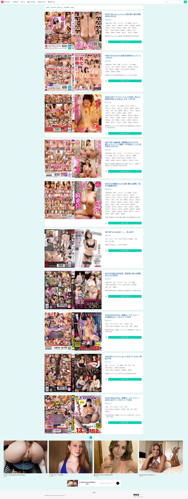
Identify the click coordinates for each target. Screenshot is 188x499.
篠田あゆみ (108, 120)
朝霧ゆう (117, 69)
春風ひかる (138, 110)
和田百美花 (132, 25)
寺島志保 (124, 27)
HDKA (114, 64)
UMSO (107, 105)
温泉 (106, 287)
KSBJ (114, 153)
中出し (129, 365)
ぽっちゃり (135, 23)
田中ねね (136, 117)
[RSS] (134, 495)
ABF (106, 238)
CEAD (107, 324)
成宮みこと (126, 110)
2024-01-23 (108, 320)
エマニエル (119, 153)
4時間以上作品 (108, 23)
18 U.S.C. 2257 (140, 496)
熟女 (134, 30)
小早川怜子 (136, 66)
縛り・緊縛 (111, 241)
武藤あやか (129, 30)
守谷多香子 (119, 27)
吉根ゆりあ (120, 25)
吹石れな (126, 25)
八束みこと (108, 197)
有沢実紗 (119, 113)
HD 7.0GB (125, 223)
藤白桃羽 (107, 122)
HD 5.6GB (125, 250)
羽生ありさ (123, 120)
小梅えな (107, 110)
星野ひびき (113, 202)
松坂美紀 (107, 71)
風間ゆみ (118, 71)
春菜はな (114, 157)
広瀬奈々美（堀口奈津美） (111, 284)
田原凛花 (113, 160)
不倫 (125, 365)
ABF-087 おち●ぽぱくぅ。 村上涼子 (119, 232)
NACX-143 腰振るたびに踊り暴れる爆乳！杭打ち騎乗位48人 (122, 185)
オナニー (121, 324)
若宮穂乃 (129, 120)
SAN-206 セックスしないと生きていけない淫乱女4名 (123, 357)
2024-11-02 (108, 150)
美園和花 (117, 120)
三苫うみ (127, 105)
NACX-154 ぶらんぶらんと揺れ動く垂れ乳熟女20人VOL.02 (123, 15)
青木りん (119, 122)
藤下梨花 (118, 32)
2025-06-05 (108, 19)
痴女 (106, 241)
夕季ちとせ (108, 27)
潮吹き (131, 326)
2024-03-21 (108, 235)
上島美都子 (108, 25)
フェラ (116, 238)
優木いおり (108, 108)
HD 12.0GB (126, 296)
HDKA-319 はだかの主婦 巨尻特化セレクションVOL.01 (123, 57)
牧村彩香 (107, 32)
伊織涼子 (127, 324)
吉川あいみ (126, 108)
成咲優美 (134, 155)
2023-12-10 (108, 403)
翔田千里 (113, 32)
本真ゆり (130, 113)
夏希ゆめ (132, 108)
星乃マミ (107, 30)
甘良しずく (124, 117)
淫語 (128, 409)
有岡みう (114, 113)
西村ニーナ (124, 32)
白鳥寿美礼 (126, 209)
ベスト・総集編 (128, 23)
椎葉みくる (136, 115)
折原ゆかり (134, 27)
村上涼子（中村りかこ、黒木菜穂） (118, 30)
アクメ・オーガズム (114, 324)
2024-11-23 (108, 102)
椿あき (107, 117)
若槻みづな (135, 120)
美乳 (113, 120)
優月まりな (133, 105)
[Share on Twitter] (138, 495)
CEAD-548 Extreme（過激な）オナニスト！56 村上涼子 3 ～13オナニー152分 (122, 399)
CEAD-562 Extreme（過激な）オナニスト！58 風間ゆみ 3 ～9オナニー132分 (122, 316)
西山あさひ (131, 160)
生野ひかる (130, 117)
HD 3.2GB (125, 422)
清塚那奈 (118, 117)
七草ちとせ (108, 195)
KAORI (119, 64)
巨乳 (129, 27)
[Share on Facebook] (136, 495)
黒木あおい (136, 122)
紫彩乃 (135, 409)
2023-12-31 (108, 362)
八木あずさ (118, 66)
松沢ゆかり (130, 115)
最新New (16, 2)
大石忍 (113, 27)
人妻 (113, 66)
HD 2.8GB (125, 337)
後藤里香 (120, 110)
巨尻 (106, 69)
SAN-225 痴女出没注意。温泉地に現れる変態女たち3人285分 (123, 275)
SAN (114, 282)
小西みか (113, 199)
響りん (136, 160)
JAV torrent (6, 2)
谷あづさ (130, 32)
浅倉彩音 (123, 409)
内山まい (114, 108)
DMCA (135, 496)
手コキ (119, 284)
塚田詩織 (138, 25)
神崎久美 (115, 287)
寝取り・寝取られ (109, 367)
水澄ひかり (112, 117)
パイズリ (111, 238)
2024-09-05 (108, 189)
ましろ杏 (134, 192)
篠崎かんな (125, 160)
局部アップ (128, 155)
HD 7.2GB (125, 379)
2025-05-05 (108, 61)
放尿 (126, 406)
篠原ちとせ (119, 160)
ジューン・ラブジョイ (128, 153)
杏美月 (118, 204)
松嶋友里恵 (124, 370)
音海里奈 (124, 122)
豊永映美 (135, 32)
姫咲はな (137, 108)
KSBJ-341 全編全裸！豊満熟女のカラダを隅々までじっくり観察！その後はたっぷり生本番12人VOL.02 (123, 144)
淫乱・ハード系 (125, 326)
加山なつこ (114, 25)
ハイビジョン (120, 23)
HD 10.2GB (126, 41)
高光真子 (130, 122)
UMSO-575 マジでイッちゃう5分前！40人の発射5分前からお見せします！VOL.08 (122, 98)
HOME (47, 7)
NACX (114, 23)
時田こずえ (108, 113)
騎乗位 (112, 213)
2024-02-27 (108, 279)
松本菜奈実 (124, 115)
